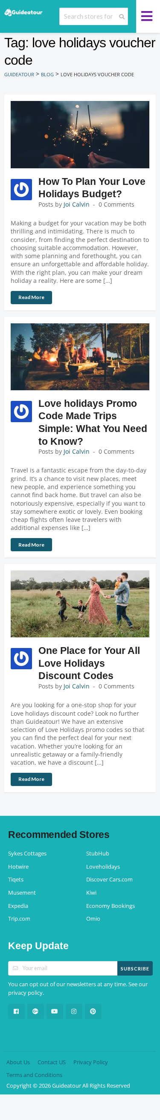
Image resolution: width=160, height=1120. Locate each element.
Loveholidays (103, 866)
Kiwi (91, 892)
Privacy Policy (90, 1062)
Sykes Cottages (27, 853)
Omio (93, 918)
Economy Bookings (110, 906)
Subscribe (135, 968)
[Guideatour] (23, 12)
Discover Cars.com (109, 879)
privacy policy (25, 992)
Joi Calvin (77, 204)
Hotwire (18, 866)
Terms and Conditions (34, 1075)
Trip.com (19, 918)
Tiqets (15, 879)
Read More (31, 297)
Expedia (18, 906)
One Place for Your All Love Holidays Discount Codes (89, 663)
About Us (18, 1062)
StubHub (97, 853)
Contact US (52, 1062)
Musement (22, 892)
